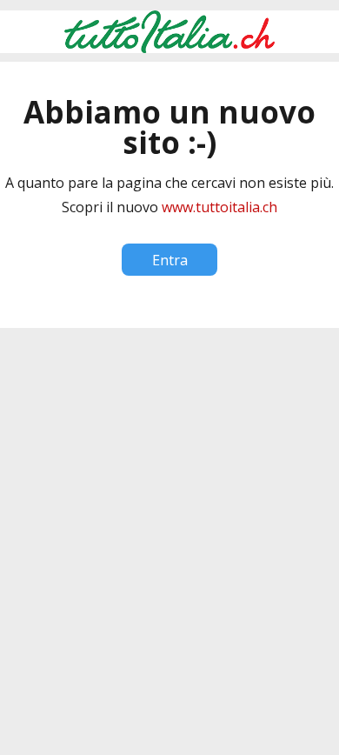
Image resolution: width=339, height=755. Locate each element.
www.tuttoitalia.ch (219, 207)
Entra (170, 260)
